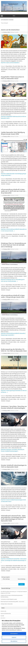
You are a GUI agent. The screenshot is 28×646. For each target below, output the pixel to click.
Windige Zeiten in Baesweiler (7, 603)
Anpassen (14, 637)
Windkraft (13, 67)
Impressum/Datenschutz (6, 613)
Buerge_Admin (6, 32)
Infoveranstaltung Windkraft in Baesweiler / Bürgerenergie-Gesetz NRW (13, 296)
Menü (14, 15)
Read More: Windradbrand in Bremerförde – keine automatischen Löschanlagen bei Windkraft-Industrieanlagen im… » (14, 560)
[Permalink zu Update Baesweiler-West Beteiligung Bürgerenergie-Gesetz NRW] (14, 151)
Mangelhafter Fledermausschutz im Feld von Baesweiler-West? (12, 77)
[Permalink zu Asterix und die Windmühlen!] (14, 47)
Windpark (18, 67)
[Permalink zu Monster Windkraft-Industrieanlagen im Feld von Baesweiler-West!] (14, 484)
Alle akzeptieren (14, 633)
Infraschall (15, 66)
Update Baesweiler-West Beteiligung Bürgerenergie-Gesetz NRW (13, 133)
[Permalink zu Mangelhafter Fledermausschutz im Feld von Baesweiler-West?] (14, 96)
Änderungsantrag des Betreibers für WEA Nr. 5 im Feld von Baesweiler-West (14, 350)
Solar (25, 66)
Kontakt (2, 615)
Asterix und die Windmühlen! (10, 30)
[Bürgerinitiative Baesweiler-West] (14, 11)
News (22, 66)
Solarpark (3, 67)
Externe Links (3, 611)
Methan (19, 66)
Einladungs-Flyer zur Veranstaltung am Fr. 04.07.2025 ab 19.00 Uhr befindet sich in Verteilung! (13, 244)
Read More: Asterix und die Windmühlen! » (10, 62)
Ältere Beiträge (6, 579)
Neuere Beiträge (22, 579)
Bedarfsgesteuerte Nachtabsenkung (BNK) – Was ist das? (12, 601)
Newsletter (3, 618)
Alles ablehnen (14, 641)
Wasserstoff (8, 67)
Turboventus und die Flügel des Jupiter (9, 599)
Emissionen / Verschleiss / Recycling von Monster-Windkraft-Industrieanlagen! (14, 407)
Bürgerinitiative (9, 66)
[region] (14, 631)
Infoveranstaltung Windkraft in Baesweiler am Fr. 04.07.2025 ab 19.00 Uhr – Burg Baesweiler (13, 191)
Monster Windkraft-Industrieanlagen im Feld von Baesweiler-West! (14, 466)
